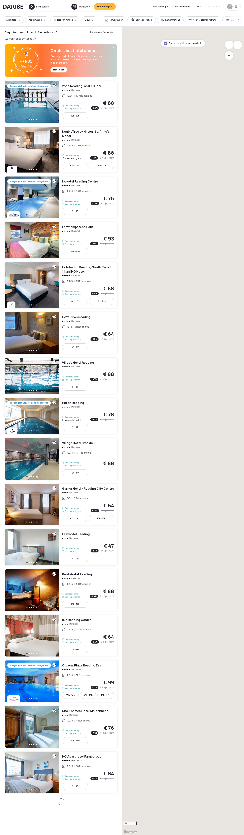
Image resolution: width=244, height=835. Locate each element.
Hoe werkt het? (182, 6)
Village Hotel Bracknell (61, 459)
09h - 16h (75, 251)
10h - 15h (75, 786)
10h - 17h (75, 301)
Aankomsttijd (35, 19)
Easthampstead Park (61, 240)
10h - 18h (75, 211)
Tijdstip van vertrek (63, 19)
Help (199, 6)
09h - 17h (75, 115)
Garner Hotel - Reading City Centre (61, 504)
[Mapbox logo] (130, 832)
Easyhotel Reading (61, 547)
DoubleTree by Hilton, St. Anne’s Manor (61, 150)
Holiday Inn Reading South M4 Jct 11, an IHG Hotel (61, 285)
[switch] (114, 19)
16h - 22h (101, 301)
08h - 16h (74, 165)
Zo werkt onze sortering (18, 38)
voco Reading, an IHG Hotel (61, 102)
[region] (183, 431)
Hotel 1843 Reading (61, 333)
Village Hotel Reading (61, 376)
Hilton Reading (61, 416)
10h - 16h (75, 558)
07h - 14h (74, 518)
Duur (87, 19)
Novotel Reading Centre (61, 197)
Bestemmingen (160, 6)
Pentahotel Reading (61, 590)
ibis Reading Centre (61, 635)
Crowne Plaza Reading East (61, 681)
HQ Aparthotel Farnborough (61, 772)
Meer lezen (58, 69)
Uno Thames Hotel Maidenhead (61, 727)
